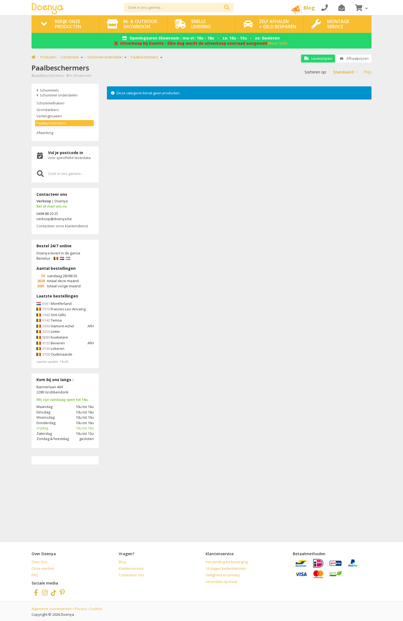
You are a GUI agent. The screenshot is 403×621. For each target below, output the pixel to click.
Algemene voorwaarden (52, 608)
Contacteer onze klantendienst (62, 225)
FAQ (35, 574)
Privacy (81, 608)
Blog (122, 561)
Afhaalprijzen (357, 58)
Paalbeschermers (51, 123)
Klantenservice (131, 568)
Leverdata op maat (221, 581)
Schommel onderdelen (105, 57)
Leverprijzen (321, 58)
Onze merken (43, 568)
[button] (360, 7)
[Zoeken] (227, 7)
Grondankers (47, 109)
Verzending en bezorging (227, 561)
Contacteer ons (131, 574)
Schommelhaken (50, 103)
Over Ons (39, 561)
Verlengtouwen (49, 116)
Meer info (277, 43)
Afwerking (44, 132)
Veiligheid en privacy (223, 574)
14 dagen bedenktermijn (226, 568)
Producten (48, 57)
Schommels (70, 57)
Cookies (96, 608)
